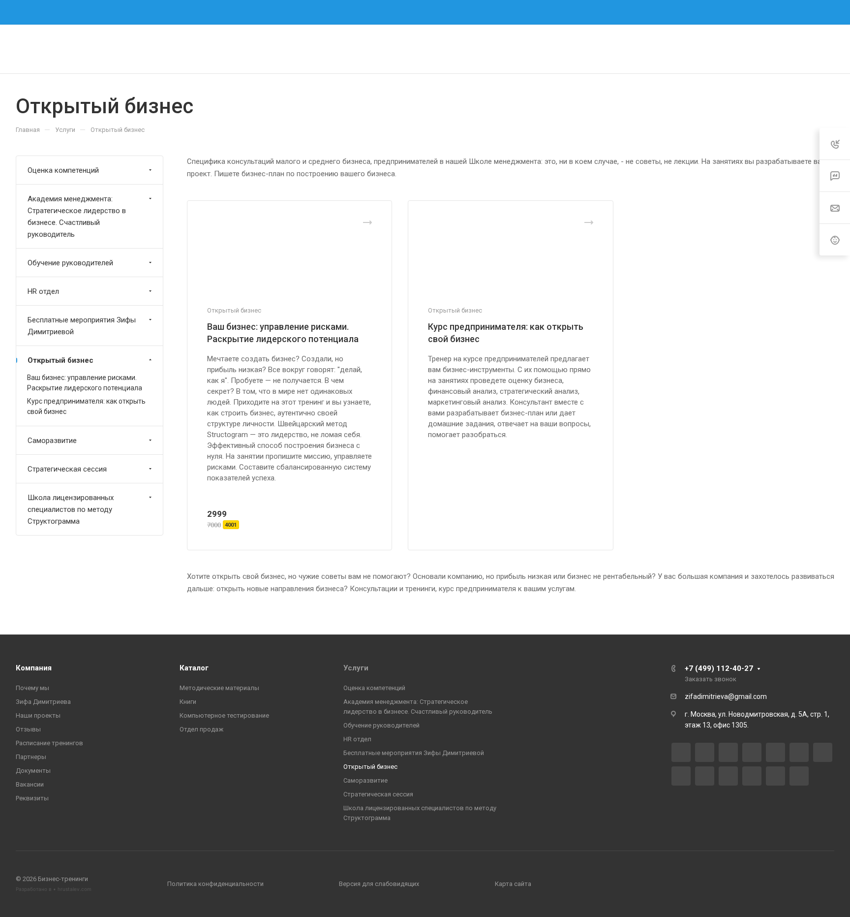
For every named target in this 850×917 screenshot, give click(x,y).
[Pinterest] (775, 776)
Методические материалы (219, 688)
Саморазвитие (52, 440)
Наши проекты (38, 715)
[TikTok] (751, 776)
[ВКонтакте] (398, 12)
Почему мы (32, 688)
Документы (33, 770)
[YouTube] (775, 752)
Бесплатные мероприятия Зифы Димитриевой (82, 326)
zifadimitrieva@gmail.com (726, 696)
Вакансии (30, 784)
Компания (34, 668)
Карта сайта (513, 883)
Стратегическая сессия (67, 469)
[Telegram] (451, 12)
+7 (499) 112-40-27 (620, 11)
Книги (188, 701)
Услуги (355, 668)
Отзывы (28, 729)
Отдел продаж (201, 729)
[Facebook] (416, 12)
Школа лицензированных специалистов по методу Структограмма (71, 509)
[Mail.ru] (822, 752)
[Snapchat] (799, 776)
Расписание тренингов (49, 743)
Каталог (194, 668)
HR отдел (43, 291)
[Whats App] (704, 776)
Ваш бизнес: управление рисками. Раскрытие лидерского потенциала (84, 383)
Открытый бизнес (60, 360)
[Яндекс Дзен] (728, 776)
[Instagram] (434, 12)
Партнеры (31, 756)
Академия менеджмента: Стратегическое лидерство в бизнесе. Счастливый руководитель (77, 216)
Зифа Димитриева (43, 701)
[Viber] (681, 776)
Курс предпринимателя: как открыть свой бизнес (86, 406)
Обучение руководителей (70, 262)
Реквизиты (32, 798)
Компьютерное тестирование (224, 715)
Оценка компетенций (63, 170)
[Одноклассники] (799, 752)
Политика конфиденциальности (215, 883)
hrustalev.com (74, 889)
